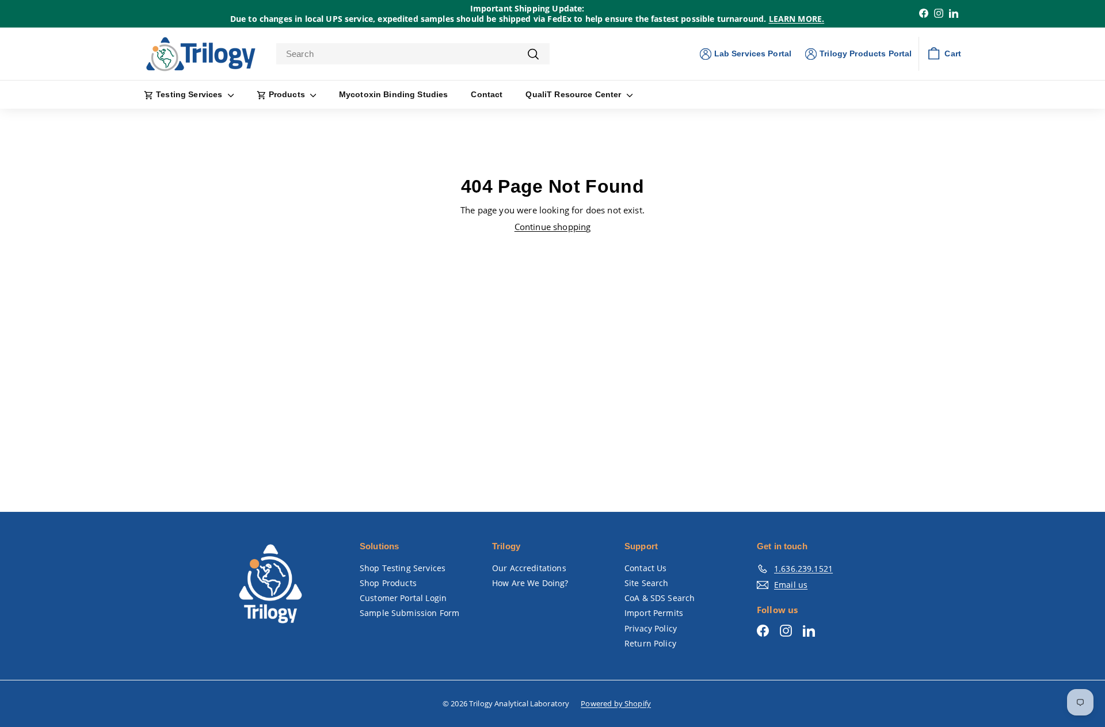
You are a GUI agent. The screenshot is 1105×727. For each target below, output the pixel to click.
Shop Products (388, 582)
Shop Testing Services (402, 568)
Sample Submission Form (409, 612)
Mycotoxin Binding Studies (393, 94)
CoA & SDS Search (659, 597)
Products (286, 94)
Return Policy (650, 643)
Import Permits (653, 612)
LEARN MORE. (797, 18)
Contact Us (645, 568)
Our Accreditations (529, 568)
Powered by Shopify (616, 703)
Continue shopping (553, 226)
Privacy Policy (650, 628)
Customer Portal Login (403, 597)
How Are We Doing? (530, 582)
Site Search (646, 582)
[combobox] (413, 54)
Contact (486, 94)
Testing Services (189, 94)
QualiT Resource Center (574, 94)
